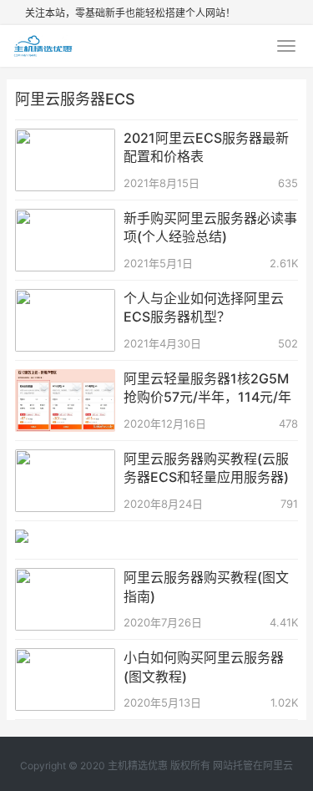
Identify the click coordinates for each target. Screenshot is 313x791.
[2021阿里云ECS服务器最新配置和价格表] (65, 139)
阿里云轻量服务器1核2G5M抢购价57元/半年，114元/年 (207, 387)
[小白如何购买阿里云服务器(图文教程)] (65, 659)
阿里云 (278, 765)
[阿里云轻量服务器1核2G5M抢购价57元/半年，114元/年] (65, 380)
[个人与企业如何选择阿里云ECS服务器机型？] (65, 299)
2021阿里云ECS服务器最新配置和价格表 (206, 147)
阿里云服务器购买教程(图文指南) (206, 586)
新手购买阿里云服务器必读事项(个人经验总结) (210, 227)
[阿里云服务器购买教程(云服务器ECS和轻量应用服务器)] (65, 460)
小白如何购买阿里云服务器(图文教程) (204, 666)
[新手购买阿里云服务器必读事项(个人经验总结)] (65, 219)
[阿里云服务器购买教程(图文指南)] (65, 578)
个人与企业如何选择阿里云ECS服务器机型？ (204, 307)
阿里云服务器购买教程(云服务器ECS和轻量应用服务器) (206, 467)
